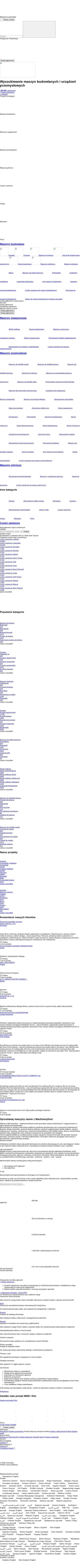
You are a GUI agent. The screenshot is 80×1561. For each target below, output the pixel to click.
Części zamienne (10, 523)
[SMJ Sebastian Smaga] (56, 1405)
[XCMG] (40, 1411)
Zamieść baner (38, 1437)
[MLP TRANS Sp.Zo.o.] (8, 1405)
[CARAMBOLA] (8, 1416)
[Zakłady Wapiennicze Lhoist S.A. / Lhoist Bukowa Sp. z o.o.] (24, 1416)
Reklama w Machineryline (9, 1437)
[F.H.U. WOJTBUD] (72, 1421)
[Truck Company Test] (56, 1421)
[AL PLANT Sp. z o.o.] (8, 1411)
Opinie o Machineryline (58, 1431)
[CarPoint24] (72, 1405)
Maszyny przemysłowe (13, 353)
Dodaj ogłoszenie (7, 311)
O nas (2, 1424)
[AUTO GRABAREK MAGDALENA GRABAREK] (40, 1421)
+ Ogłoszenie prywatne (8, 1293)
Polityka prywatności (16, 1431)
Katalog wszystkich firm (8, 1400)
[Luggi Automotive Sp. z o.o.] (56, 1411)
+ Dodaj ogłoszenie (7, 1282)
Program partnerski (51, 1437)
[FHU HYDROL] (72, 1416)
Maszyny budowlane (12, 244)
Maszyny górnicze (10, 465)
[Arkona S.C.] (72, 1411)
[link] (40, 303)
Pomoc (7, 1424)
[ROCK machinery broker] (40, 1416)
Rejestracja (4, 1391)
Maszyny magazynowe (13, 318)
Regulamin (4, 1431)
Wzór (2, 1303)
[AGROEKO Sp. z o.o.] (24, 1411)
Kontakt (13, 1424)
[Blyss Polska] (8, 1421)
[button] (40, 49)
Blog (69, 1431)
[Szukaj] (39, 29)
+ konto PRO (22, 1293)
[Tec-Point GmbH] (40, 1405)
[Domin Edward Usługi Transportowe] (24, 1405)
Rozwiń (3, 1312)
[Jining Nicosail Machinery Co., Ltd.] (56, 1416)
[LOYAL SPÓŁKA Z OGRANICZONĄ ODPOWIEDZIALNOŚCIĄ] (24, 1421)
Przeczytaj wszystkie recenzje (11, 922)
